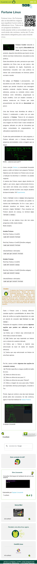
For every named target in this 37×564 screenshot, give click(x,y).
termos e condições (10, 562)
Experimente (21, 192)
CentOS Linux (18, 544)
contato (19, 562)
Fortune (15, 167)
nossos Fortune (26, 399)
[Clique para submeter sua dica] (32, 473)
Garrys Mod (18, 505)
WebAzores (15, 563)
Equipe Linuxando (17, 492)
